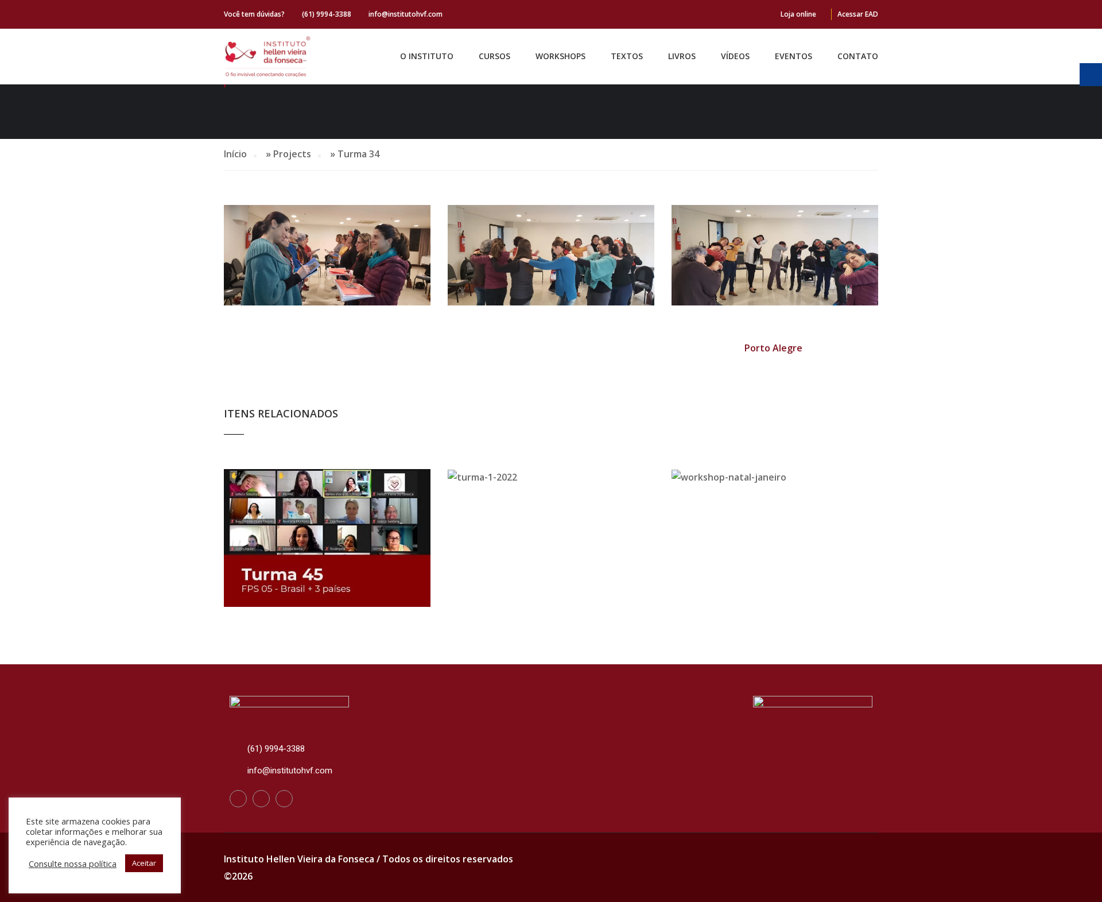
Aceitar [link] (144, 863)
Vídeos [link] (735, 56)
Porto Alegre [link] (773, 348)
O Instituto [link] (426, 56)
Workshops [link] (560, 56)
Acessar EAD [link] (857, 14)
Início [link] (235, 154)
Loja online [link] (798, 14)
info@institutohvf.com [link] (405, 14)
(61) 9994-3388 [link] (326, 14)
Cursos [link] (494, 56)
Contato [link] (857, 56)
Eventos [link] (793, 56)
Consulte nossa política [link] (73, 863)
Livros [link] (682, 56)
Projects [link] (292, 154)
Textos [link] (627, 56)
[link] (268, 56)
